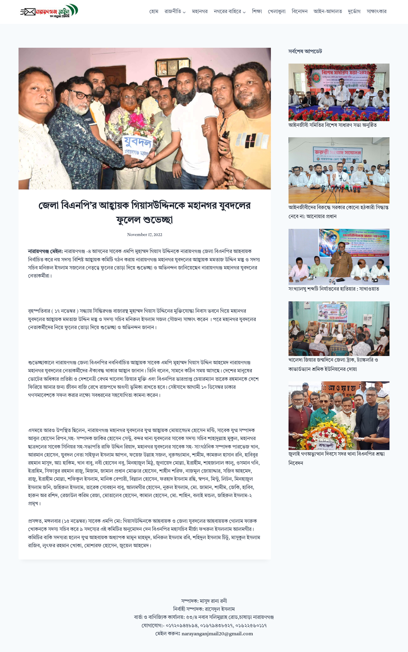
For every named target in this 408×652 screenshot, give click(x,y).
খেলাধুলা (277, 11)
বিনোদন (300, 11)
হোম (153, 11)
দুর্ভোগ (354, 11)
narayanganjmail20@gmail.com (217, 633)
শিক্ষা (257, 11)
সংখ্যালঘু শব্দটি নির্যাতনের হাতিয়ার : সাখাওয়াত (334, 289)
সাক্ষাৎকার (376, 11)
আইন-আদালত (328, 11)
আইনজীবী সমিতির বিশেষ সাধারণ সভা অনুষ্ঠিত (333, 125)
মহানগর (200, 11)
